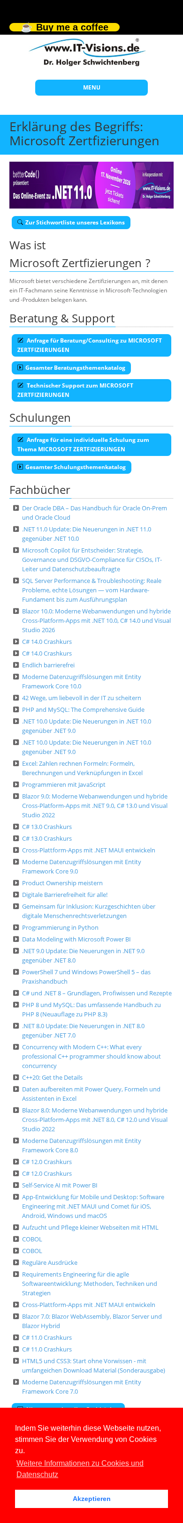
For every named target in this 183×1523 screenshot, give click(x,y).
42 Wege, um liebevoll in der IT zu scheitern (81, 698)
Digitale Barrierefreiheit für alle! (64, 894)
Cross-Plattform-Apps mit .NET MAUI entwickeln (88, 850)
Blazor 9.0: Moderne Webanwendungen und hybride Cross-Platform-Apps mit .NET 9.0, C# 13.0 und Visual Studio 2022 (95, 805)
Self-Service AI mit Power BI (60, 1185)
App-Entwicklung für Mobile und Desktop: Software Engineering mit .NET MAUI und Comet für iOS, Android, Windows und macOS (93, 1206)
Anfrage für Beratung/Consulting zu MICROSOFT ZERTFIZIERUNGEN (89, 345)
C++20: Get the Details (52, 1077)
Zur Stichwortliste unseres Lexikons (75, 222)
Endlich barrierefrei (48, 665)
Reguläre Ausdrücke (49, 1262)
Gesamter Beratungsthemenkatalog (75, 368)
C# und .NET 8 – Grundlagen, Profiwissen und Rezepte (97, 993)
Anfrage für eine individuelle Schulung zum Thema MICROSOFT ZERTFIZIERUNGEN (83, 444)
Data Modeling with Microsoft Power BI (76, 939)
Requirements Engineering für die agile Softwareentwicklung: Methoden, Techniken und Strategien (89, 1283)
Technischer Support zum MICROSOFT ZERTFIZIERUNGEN (75, 390)
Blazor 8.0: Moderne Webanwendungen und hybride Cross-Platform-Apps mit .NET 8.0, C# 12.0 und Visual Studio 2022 (95, 1119)
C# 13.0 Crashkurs (47, 826)
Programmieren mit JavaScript (64, 784)
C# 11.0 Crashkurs (47, 1337)
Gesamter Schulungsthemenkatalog (75, 467)
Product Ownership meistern (62, 883)
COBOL (32, 1239)
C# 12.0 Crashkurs (47, 1161)
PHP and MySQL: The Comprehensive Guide (83, 709)
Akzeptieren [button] (92, 1498)
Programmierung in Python (60, 927)
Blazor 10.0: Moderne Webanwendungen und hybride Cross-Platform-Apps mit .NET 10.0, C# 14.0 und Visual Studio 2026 (96, 620)
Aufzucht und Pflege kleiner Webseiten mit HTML (90, 1227)
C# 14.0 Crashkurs (47, 641)
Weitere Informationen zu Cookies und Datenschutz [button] (80, 1468)
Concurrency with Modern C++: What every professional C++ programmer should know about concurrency (91, 1056)
